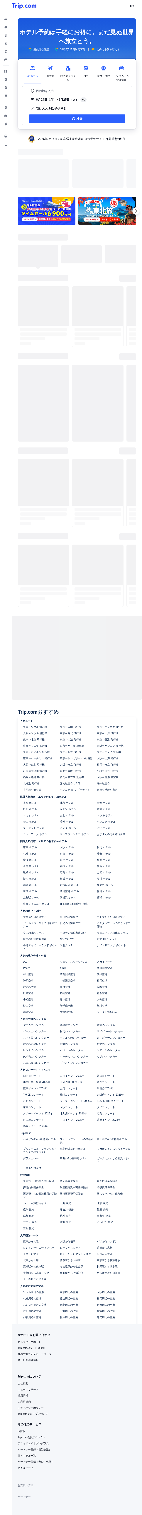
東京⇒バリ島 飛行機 (72, 697)
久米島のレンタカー (34, 1008)
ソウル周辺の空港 (33, 1244)
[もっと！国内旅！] (107, 163)
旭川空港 (102, 957)
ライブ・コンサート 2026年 (76, 1052)
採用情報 (23, 1347)
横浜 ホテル (30, 811)
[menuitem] (6, 19)
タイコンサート (106, 1059)
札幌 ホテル (30, 805)
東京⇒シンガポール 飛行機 (76, 710)
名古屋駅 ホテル (69, 836)
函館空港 (28, 963)
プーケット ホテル (34, 779)
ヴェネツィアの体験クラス (112, 884)
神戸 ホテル (67, 811)
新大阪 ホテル (105, 836)
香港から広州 (104, 1199)
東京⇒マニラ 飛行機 (35, 697)
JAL (25, 913)
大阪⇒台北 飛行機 (34, 716)
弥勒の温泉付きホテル (73, 1100)
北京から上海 (31, 1212)
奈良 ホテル (30, 843)
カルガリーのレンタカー (111, 989)
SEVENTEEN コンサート (74, 1034)
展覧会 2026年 (105, 1040)
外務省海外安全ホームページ (34, 1306)
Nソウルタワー (68, 891)
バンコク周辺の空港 (34, 1256)
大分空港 (102, 951)
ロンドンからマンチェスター (77, 1206)
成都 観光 (28, 1167)
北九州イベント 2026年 (73, 1065)
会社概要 (23, 1335)
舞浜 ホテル (67, 830)
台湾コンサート (69, 1040)
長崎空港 (65, 945)
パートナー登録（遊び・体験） (36, 1413)
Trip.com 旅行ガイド (34, 1155)
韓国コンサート (106, 1027)
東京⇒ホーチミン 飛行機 (37, 710)
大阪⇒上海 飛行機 (107, 710)
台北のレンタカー (107, 995)
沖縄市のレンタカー (71, 977)
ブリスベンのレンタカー (74, 1014)
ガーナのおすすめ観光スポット (114, 1112)
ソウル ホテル (105, 767)
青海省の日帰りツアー (36, 868)
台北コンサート (32, 1052)
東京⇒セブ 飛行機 (70, 704)
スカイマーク (104, 913)
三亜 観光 (28, 1180)
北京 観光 (102, 1155)
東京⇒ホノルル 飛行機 (36, 704)
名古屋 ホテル (31, 818)
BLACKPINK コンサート (110, 1052)
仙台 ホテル (104, 818)
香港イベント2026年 (109, 1071)
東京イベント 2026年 (35, 1040)
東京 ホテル (30, 799)
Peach (26, 920)
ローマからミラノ (70, 1199)
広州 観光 (28, 1161)
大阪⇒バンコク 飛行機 (110, 697)
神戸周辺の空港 (69, 1269)
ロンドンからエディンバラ (38, 1199)
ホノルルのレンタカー (73, 989)
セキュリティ (25, 1419)
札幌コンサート (69, 1046)
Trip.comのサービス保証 (31, 1299)
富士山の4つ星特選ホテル (112, 1091)
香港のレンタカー (107, 977)
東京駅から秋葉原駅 (108, 1212)
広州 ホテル (30, 761)
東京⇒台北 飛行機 (70, 685)
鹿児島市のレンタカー (36, 995)
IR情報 (21, 1383)
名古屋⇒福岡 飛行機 (35, 722)
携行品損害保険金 (33, 1139)
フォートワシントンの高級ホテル (77, 1093)
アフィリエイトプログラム (33, 1395)
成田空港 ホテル (69, 843)
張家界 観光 (104, 1167)
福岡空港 (102, 932)
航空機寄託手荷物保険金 (74, 1139)
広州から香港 (104, 1206)
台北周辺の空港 (69, 1256)
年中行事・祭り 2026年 (36, 1034)
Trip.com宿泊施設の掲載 (74, 855)
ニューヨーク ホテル (35, 786)
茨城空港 (102, 938)
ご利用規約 (24, 1353)
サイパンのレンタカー (110, 983)
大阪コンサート (69, 1059)
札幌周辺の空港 (32, 1250)
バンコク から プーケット (75, 741)
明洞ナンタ (66, 897)
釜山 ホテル (30, 773)
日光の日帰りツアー (71, 875)
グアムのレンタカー (34, 977)
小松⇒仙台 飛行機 (107, 722)
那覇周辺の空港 (32, 1269)
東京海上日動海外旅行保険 (38, 1133)
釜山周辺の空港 (69, 1250)
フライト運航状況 (107, 963)
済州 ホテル (67, 773)
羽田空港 (28, 926)
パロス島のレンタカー (36, 1014)
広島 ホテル (67, 824)
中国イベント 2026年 (72, 1071)
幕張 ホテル (104, 849)
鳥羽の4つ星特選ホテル (73, 1110)
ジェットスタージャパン (74, 913)
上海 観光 (65, 1155)
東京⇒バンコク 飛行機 (110, 678)
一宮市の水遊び (32, 1119)
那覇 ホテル (104, 811)
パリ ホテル (104, 779)
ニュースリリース (28, 1341)
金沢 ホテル (104, 824)
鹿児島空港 (29, 938)
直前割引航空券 (32, 741)
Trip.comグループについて (33, 1365)
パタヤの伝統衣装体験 (73, 884)
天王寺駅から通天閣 (34, 1231)
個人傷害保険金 (69, 1133)
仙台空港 (65, 938)
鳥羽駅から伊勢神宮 (71, 1224)
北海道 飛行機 (31, 735)
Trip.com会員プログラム (31, 1389)
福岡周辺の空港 (106, 1250)
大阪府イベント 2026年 (110, 1046)
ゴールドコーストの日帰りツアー (40, 877)
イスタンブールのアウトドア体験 (114, 877)
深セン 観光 (67, 1161)
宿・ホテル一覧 (27, 1407)
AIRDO (63, 920)
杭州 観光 (65, 1167)
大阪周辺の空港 (106, 1244)
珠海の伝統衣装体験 (34, 891)
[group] (38, 49)
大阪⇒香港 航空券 (107, 729)
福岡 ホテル (104, 799)
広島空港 (28, 945)
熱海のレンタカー (70, 995)
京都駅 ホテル (31, 849)
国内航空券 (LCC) (70, 735)
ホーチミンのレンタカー (74, 1008)
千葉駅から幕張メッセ (36, 1224)
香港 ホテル (104, 761)
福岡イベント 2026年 (35, 1078)
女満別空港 (66, 963)
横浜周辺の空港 (106, 1263)
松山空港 (28, 957)
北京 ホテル (67, 754)
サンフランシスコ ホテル (74, 786)
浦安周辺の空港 (106, 1269)
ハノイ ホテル (68, 779)
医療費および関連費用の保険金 (40, 1147)
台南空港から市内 (107, 741)
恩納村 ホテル (31, 824)
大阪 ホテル (67, 799)
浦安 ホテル (104, 805)
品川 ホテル (104, 830)
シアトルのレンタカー (110, 1002)
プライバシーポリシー (31, 1359)
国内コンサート (32, 1027)
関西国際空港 (67, 926)
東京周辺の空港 (69, 1244)
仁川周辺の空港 (32, 1263)
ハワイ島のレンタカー (36, 989)
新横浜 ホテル (68, 849)
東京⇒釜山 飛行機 (70, 678)
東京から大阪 (31, 1193)
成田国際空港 (104, 920)
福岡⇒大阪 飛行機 (70, 722)
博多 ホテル (30, 830)
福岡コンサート (106, 1034)
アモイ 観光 (30, 1174)
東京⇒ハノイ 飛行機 (109, 704)
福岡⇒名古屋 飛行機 (72, 729)
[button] (6, 6)
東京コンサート (32, 1059)
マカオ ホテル (31, 767)
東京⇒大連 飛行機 (70, 691)
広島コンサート (106, 1065)
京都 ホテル (67, 805)
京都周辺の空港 (106, 1256)
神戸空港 (28, 932)
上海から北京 (31, 1206)
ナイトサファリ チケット (111, 897)
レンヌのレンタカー (34, 1002)
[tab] (32, 72)
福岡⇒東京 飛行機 (107, 716)
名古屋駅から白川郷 (108, 1224)
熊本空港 (65, 951)
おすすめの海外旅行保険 (111, 786)
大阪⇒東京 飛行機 (70, 716)
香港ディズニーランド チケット (40, 899)
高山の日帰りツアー (71, 868)
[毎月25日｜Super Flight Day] (46, 163)
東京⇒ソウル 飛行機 (35, 678)
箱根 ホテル (67, 818)
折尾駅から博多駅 (107, 1218)
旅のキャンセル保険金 (110, 1145)
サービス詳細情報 (28, 1312)
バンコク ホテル (106, 773)
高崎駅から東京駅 (33, 1218)
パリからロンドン (107, 1193)
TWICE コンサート (33, 1046)
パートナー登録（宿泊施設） (34, 1401)
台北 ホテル (67, 767)
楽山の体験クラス (33, 884)
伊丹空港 (102, 926)
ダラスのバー (31, 1110)
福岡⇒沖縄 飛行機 (34, 729)
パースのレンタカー (34, 983)
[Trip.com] (24, 6)
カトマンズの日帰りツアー (112, 868)
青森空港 (102, 945)
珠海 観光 (65, 1174)
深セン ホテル (68, 761)
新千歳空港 (66, 957)
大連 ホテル (104, 754)
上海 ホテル (30, 754)
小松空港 (28, 951)
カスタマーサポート (29, 1293)
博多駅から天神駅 (70, 1212)
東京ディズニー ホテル (36, 855)
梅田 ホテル (104, 843)
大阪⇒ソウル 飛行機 (35, 685)
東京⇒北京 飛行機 (34, 691)
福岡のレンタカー (70, 983)
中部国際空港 (67, 932)
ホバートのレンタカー (73, 1002)
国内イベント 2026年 (72, 1027)
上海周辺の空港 (69, 1263)
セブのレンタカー (107, 1008)
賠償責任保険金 (106, 1139)
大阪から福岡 (67, 1193)
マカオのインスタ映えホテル (114, 1100)
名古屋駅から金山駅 (71, 1218)
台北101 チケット (107, 891)
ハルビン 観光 (105, 1174)
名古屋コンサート (33, 1071)
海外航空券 (103, 735)
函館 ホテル (30, 836)
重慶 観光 (102, 1161)
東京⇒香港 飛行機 (107, 691)
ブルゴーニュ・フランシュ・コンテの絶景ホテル (40, 1102)
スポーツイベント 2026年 (38, 1065)
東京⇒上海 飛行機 (107, 685)
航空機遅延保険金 (107, 1133)
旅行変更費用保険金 (71, 1145)
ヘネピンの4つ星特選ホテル (39, 1091)
